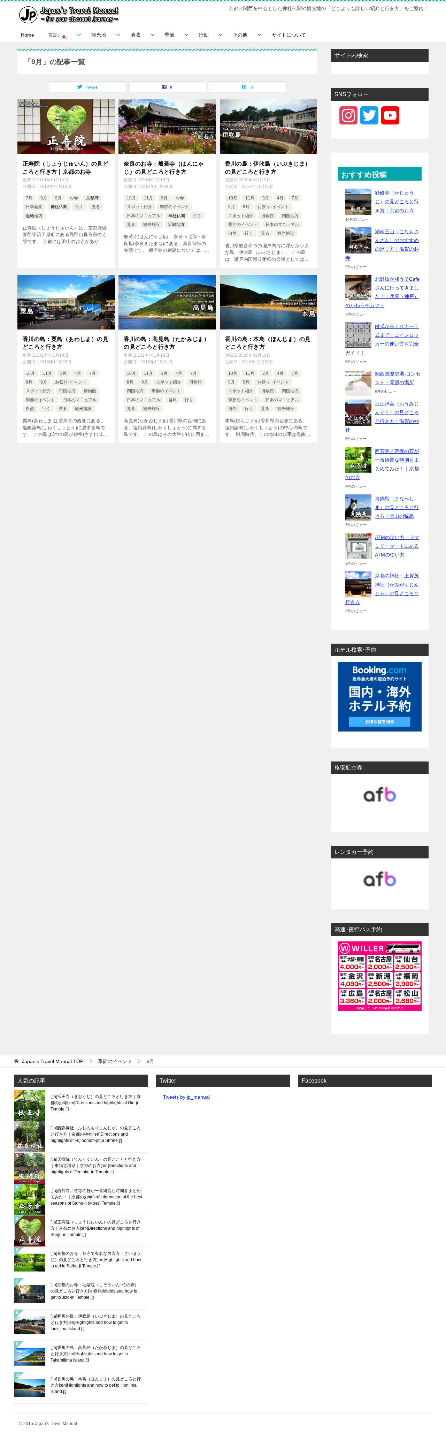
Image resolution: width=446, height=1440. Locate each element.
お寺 (74, 198)
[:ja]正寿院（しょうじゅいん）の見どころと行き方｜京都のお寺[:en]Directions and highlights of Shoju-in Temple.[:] (96, 1228)
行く (79, 206)
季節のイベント (174, 206)
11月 (148, 198)
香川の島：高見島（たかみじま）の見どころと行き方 (166, 343)
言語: (54, 35)
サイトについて (289, 35)
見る (96, 206)
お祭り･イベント (273, 206)
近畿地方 (34, 215)
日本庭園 (34, 206)
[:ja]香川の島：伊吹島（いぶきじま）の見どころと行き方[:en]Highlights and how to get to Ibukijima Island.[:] (96, 1322)
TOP (52, 1061)
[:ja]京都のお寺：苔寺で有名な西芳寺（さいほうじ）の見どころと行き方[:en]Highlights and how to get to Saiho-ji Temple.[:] (96, 1259)
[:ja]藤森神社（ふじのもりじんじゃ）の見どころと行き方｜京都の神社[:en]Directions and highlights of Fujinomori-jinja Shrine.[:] (96, 1134)
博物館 (267, 215)
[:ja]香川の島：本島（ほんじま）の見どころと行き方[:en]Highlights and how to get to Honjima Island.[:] (96, 1385)
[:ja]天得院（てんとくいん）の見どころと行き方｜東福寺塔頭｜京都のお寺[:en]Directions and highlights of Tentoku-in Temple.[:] (96, 1165)
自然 (232, 233)
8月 (43, 198)
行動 (203, 35)
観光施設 (151, 224)
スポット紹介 (139, 206)
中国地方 (67, 390)
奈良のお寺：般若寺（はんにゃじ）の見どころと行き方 (164, 167)
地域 (135, 35)
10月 (131, 198)
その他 (240, 35)
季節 (169, 35)
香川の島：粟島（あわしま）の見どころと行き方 (65, 343)
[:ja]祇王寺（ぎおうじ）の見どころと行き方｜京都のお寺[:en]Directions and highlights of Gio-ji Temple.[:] (96, 1103)
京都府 (92, 198)
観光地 (98, 35)
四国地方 (290, 215)
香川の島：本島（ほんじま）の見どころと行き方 (268, 343)
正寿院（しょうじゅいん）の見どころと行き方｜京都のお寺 (65, 167)
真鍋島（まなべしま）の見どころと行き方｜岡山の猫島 (397, 507)
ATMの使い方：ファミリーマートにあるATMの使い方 (397, 546)
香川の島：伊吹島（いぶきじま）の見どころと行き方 (268, 167)
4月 (280, 198)
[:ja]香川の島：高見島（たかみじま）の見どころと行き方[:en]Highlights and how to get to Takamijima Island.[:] (96, 1354)
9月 (58, 198)
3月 (265, 198)
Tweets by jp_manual (186, 1097)
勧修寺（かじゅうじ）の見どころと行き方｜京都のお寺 (397, 201)
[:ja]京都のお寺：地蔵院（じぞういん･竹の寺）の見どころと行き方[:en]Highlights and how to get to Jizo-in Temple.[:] (95, 1291)
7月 (29, 198)
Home (27, 35)
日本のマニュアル (143, 215)
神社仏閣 (59, 206)
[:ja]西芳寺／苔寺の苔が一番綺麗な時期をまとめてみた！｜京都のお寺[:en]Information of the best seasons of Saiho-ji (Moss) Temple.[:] (96, 1197)
